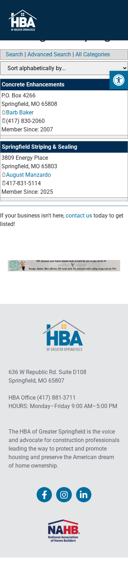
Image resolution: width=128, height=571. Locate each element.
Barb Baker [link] (19, 112)
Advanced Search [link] (49, 54)
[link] (119, 80)
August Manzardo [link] (28, 174)
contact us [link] (79, 215)
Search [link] (14, 54)
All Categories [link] (92, 54)
